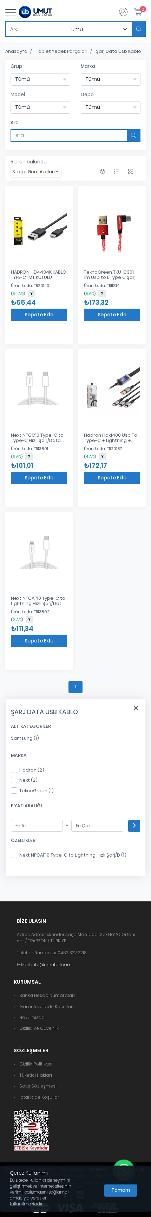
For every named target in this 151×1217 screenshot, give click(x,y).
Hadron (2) (31, 770)
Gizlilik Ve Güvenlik (39, 1028)
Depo (87, 94)
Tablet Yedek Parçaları (61, 51)
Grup (16, 66)
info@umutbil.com (51, 965)
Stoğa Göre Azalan (33, 172)
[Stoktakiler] (103, 172)
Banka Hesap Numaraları (47, 995)
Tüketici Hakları (35, 1075)
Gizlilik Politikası (35, 1064)
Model (18, 94)
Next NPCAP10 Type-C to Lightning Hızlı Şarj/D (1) (72, 855)
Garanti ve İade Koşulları (46, 1007)
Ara (15, 122)
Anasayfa (16, 51)
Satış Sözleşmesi (38, 1086)
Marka (88, 66)
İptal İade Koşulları (39, 1097)
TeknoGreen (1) (36, 791)
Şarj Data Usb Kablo (118, 51)
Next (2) (28, 780)
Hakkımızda (32, 1017)
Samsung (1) (25, 738)
